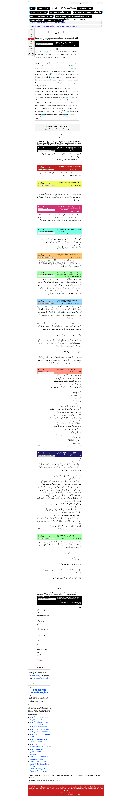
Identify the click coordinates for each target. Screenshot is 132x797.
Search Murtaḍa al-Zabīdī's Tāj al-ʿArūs (38, 769)
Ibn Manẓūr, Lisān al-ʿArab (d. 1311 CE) (69, 369)
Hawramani (76, 794)
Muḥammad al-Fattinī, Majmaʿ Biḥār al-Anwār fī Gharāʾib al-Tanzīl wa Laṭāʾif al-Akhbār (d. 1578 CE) (69, 208)
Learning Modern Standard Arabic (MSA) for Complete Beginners (53, 26)
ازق (32, 34)
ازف (32, 32)
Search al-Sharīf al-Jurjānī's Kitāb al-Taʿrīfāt (40, 745)
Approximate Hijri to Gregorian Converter (73, 16)
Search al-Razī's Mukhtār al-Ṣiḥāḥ (40, 735)
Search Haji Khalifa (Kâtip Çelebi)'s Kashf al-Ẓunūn (40, 763)
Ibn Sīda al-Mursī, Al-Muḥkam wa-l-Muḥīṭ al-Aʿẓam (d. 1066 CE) (69, 536)
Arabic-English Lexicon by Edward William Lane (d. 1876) (66, 43)
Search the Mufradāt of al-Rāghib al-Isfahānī (39, 730)
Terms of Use (59, 794)
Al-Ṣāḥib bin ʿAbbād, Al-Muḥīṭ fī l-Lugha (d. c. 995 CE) (69, 230)
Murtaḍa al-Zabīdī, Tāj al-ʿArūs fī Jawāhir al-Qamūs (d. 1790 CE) (69, 453)
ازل (32, 39)
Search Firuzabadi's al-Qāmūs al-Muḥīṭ (39, 757)
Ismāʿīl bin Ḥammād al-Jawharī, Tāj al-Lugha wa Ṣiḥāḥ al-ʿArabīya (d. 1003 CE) (69, 273)
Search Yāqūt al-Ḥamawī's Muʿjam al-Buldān (39, 751)
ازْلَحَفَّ (31, 49)
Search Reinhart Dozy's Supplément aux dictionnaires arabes (39, 724)
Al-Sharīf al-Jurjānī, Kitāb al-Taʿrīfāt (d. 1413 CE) (69, 167)
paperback (31, 675)
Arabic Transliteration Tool (41, 16)
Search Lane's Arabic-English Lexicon (39, 718)
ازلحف (31, 46)
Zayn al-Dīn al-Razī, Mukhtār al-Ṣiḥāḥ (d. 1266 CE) (69, 254)
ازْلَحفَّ (31, 44)
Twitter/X (39, 667)
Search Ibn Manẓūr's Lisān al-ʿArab (38, 740)
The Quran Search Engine (39, 691)
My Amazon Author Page (60, 12)
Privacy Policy (54, 794)
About (64, 794)
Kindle (37, 675)
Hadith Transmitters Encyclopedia (87, 12)
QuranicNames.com (38, 12)
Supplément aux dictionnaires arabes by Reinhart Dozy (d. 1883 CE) (69, 148)
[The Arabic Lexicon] (28, 3)
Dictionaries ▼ (44, 8)
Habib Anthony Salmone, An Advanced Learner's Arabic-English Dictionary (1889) (69, 598)
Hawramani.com (84, 8)
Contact (66, 794)
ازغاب (31, 30)
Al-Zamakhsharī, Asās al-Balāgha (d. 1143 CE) (69, 183)
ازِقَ (32, 37)
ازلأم (32, 42)
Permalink (38, 41)
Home (32, 8)
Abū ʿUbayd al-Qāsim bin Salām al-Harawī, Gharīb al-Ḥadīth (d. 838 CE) (69, 301)
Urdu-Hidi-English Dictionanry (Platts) (46, 20)
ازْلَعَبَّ (31, 51)
